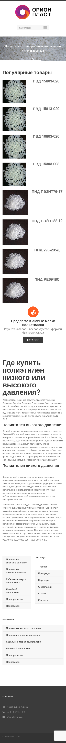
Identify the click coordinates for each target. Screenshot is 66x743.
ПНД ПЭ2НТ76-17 (47, 191)
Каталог (33, 340)
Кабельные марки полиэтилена (16, 580)
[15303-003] (14, 185)
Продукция (44, 573)
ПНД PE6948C (47, 279)
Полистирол (12, 605)
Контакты (43, 600)
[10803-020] (14, 157)
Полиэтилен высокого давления (16, 561)
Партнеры (43, 580)
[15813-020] (14, 130)
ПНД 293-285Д (47, 250)
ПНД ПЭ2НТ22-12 (47, 220)
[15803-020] (14, 102)
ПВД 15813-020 (46, 108)
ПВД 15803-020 (46, 81)
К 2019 (42, 593)
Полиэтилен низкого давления (16, 570)
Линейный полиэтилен (12, 590)
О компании (45, 586)
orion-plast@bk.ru (15, 716)
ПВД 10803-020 (46, 136)
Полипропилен (14, 599)
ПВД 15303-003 (46, 163)
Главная (43, 566)
